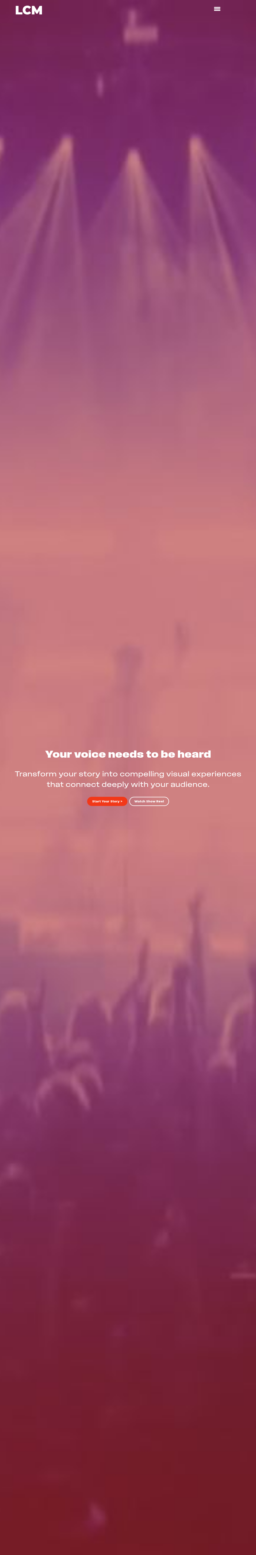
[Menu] (217, 9)
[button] (149, 801)
